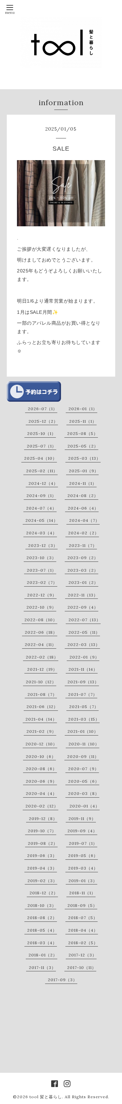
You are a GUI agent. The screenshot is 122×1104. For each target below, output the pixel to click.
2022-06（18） (41, 632)
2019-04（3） (42, 868)
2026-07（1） (42, 408)
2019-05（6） (83, 855)
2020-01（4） (84, 805)
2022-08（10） (40, 619)
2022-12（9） (42, 594)
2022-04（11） (40, 644)
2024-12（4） (43, 483)
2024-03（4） (41, 532)
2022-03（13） (83, 644)
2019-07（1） (83, 843)
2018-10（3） (41, 905)
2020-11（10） (83, 743)
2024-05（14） (41, 520)
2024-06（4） (83, 508)
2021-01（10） (82, 731)
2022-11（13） (83, 594)
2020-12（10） (41, 743)
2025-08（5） (82, 433)
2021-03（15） (84, 719)
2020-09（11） (83, 756)
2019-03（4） (83, 868)
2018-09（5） (82, 905)
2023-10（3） (41, 557)
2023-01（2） (83, 582)
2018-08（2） (42, 917)
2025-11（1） (83, 421)
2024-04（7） (84, 520)
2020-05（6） (83, 781)
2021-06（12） (42, 706)
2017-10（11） (81, 967)
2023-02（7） (42, 582)
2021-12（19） (42, 669)
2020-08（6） (41, 768)
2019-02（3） (42, 880)
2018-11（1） (82, 892)
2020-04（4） (41, 793)
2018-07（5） (83, 917)
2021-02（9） (41, 731)
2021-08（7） (42, 694)
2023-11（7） (83, 545)
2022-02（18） (42, 657)
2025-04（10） (40, 458)
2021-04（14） (41, 719)
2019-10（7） (42, 830)
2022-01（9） (84, 657)
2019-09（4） (82, 830)
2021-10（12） (41, 681)
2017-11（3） (42, 967)
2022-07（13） (84, 619)
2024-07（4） (41, 508)
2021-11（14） (83, 669)
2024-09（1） (41, 495)
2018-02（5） (83, 942)
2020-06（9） (41, 781)
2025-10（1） (41, 433)
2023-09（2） (82, 557)
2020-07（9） (83, 768)
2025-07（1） (41, 446)
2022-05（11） (84, 632)
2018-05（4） (42, 930)
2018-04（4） (83, 930)
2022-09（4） (82, 607)
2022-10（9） (41, 607)
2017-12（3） (82, 954)
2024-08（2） (82, 495)
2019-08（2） (43, 843)
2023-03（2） (82, 570)
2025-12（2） (43, 421)
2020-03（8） (83, 793)
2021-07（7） (82, 694)
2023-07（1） (41, 570)
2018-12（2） (43, 892)
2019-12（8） (43, 818)
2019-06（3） (42, 855)
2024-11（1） (83, 483)
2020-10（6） (41, 756)
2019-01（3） (82, 880)
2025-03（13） (84, 458)
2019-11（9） (82, 818)
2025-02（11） (42, 470)
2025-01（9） (84, 470)
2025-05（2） (82, 446)
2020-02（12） (41, 805)
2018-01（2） (42, 954)
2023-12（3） (43, 545)
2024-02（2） (83, 532)
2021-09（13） (83, 681)
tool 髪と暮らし (45, 1096)
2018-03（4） (42, 942)
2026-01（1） (82, 408)
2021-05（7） (84, 706)
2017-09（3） (62, 979)
